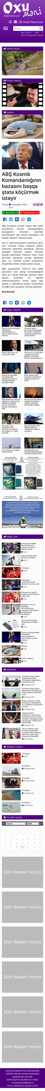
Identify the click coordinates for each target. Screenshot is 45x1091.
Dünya (5, 204)
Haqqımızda (32, 35)
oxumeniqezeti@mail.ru (23, 1082)
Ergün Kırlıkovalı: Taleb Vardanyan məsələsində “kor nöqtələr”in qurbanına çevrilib (32, 704)
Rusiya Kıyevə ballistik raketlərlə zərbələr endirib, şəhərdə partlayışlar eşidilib (33, 402)
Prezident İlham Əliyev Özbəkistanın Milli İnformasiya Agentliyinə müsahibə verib (31, 679)
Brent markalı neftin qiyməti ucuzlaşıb (29, 557)
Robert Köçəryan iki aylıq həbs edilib (10, 353)
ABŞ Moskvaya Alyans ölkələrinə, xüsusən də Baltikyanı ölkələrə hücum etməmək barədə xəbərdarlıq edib (11, 404)
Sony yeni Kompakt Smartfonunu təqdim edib (29, 622)
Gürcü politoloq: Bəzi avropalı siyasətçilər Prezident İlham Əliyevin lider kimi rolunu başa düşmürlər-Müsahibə (31, 732)
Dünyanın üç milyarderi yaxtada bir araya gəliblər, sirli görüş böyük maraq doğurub (33, 355)
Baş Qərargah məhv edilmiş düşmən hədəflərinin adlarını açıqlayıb (32, 428)
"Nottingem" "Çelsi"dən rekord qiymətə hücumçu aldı (30, 582)
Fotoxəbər (25, 568)
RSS (35, 1079)
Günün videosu (27, 658)
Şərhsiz (24, 646)
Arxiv (23, 35)
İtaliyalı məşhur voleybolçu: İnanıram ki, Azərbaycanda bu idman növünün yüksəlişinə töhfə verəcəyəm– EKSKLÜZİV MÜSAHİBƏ (32, 718)
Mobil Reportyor (32, 22)
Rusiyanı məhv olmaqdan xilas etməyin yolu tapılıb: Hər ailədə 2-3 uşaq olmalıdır (10, 429)
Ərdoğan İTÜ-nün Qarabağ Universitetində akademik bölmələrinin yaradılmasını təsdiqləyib (30, 609)
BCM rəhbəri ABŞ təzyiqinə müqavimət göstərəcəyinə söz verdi (32, 378)
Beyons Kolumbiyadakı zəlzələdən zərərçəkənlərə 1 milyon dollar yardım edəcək (11, 332)
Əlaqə (40, 35)
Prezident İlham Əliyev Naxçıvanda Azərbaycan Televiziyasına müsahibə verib (32, 691)
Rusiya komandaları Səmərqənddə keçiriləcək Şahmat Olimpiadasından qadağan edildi (10, 378)
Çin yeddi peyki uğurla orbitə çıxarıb (11, 451)
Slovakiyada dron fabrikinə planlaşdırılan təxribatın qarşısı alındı (33, 452)
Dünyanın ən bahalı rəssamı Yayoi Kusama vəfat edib (30, 594)
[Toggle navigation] (5, 28)
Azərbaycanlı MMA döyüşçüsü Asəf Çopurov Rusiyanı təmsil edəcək (28, 546)
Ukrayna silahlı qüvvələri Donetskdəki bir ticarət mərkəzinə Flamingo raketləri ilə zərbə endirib (33, 332)
